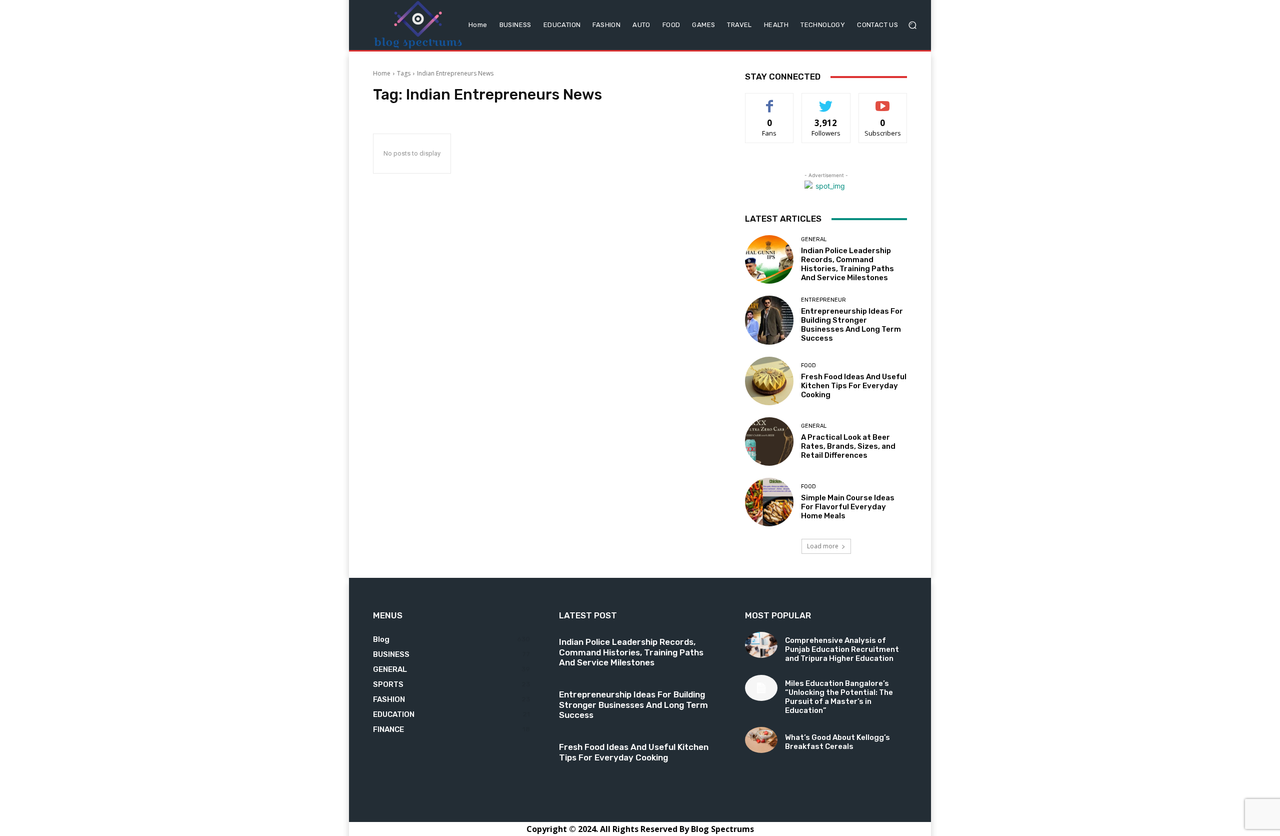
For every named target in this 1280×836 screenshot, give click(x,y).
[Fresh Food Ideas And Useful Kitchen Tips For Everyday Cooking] (769, 381)
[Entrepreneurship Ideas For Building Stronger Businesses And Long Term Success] (769, 320)
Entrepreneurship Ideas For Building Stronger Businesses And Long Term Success (852, 325)
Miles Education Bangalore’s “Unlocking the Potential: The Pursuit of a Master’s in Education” (839, 697)
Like (770, 101)
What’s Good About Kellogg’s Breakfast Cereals (837, 742)
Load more (822, 546)
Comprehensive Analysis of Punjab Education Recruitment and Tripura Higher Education (842, 649)
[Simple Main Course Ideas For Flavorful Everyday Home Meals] (769, 502)
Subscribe (883, 101)
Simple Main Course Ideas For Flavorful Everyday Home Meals (847, 506)
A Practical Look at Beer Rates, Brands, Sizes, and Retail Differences (848, 446)
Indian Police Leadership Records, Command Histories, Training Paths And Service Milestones (847, 264)
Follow (826, 101)
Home (381, 73)
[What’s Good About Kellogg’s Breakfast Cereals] (761, 740)
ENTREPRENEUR (823, 300)
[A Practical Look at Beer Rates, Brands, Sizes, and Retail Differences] (769, 441)
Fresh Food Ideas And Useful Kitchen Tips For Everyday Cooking (853, 385)
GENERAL (813, 239)
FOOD (808, 365)
